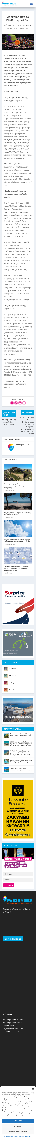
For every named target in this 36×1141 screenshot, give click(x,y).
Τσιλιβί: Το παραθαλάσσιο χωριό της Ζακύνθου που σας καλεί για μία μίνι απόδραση (20, 752)
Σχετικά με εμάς (13, 938)
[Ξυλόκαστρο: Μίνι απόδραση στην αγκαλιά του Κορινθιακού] (6, 735)
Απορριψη (18, 1126)
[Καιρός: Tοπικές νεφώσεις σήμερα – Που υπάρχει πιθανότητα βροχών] (18, 528)
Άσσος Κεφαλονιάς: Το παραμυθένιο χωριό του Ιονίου (21, 769)
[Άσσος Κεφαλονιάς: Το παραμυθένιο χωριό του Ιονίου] (6, 769)
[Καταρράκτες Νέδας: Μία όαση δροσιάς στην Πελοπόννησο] (6, 761)
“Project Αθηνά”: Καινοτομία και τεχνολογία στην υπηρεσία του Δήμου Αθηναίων (16, 568)
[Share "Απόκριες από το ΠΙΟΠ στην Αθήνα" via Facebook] (12, 403)
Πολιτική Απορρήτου (25, 1137)
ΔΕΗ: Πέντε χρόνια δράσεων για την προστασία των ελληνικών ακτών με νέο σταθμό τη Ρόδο (21, 743)
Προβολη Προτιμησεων (18, 1132)
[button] (33, 1089)
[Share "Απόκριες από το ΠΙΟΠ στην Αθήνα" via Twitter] (16, 403)
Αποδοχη (18, 1121)
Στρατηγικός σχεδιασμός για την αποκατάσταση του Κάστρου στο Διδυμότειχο (17, 486)
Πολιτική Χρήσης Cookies (11, 1137)
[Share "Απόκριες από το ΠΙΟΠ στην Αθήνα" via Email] (24, 403)
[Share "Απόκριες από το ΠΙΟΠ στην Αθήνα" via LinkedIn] (20, 403)
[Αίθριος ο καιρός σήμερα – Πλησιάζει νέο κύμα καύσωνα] (18, 501)
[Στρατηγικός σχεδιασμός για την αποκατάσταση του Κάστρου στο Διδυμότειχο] (18, 472)
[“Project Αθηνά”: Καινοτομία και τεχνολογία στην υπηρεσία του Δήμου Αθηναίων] (18, 555)
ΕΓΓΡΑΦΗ (8, 885)
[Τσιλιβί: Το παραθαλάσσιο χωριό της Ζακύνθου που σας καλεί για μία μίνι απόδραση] (6, 752)
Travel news (24, 28)
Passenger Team (23, 25)
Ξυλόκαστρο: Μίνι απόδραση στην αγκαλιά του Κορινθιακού (21, 735)
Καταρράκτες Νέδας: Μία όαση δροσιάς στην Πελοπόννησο (21, 761)
